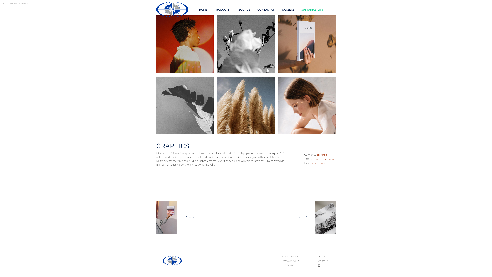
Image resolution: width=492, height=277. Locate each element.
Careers (322, 256)
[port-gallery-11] (185, 105)
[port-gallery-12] (246, 105)
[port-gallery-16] (307, 44)
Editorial (322, 155)
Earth (323, 159)
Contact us (324, 261)
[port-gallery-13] (246, 44)
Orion (331, 159)
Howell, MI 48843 (290, 261)
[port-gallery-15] (185, 44)
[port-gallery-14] (307, 105)
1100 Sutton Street (291, 256)
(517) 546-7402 (288, 265)
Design (314, 159)
